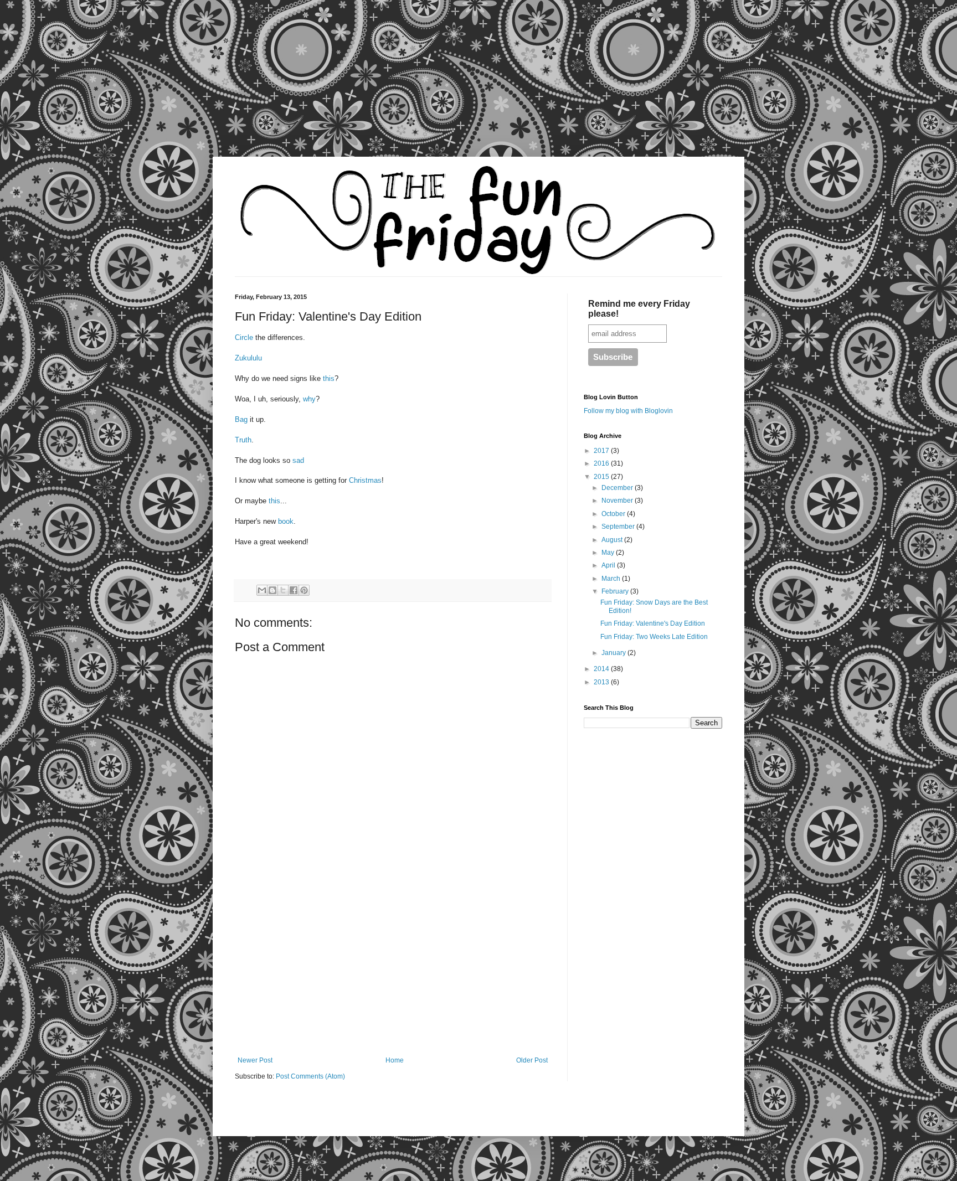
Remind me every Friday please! (639, 308)
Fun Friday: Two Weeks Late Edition (654, 637)
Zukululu (248, 358)
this (329, 378)
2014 (602, 669)
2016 (602, 463)
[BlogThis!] (272, 590)
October (614, 514)
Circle (245, 337)
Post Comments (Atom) (310, 1076)
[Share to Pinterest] (304, 590)
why (309, 399)
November (618, 500)
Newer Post (255, 1060)
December (618, 488)
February (615, 591)
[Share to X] (283, 590)
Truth (243, 440)
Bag (242, 419)
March (611, 578)
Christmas (365, 480)
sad (298, 460)
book (286, 521)
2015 (602, 477)
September (618, 526)
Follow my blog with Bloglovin (628, 411)
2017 (602, 451)
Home (394, 1060)
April (609, 565)
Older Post (532, 1060)
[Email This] (261, 590)
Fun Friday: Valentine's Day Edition (652, 623)
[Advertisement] (105, 86)
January (614, 653)
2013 (602, 682)
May (608, 552)
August (612, 540)
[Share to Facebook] (293, 590)
